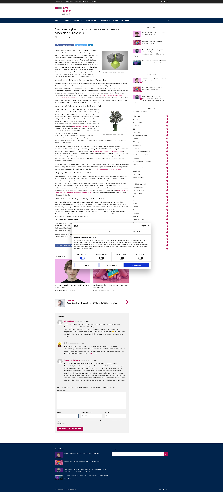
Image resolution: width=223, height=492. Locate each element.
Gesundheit (137, 145)
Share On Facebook (65, 45)
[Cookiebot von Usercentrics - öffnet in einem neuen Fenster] (141, 226)
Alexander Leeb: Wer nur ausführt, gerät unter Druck (82, 453)
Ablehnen (86, 265)
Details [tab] (111, 232)
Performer (136, 197)
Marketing (77, 20)
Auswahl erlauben (111, 265)
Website (107, 412)
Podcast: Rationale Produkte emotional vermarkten (82, 461)
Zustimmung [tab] (85, 232)
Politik (135, 203)
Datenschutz (69, 1)
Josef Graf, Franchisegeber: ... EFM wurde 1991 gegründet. (92, 303)
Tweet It (82, 45)
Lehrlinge (136, 171)
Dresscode (137, 132)
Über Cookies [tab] (137, 232)
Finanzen (136, 139)
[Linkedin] (167, 1)
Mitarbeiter (137, 181)
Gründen (67, 20)
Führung (136, 142)
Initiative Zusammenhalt (141, 152)
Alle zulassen (136, 265)
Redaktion (136, 213)
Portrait (57, 20)
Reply (88, 321)
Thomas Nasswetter (60, 290)
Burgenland (137, 126)
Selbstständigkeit (90, 20)
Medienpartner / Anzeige (64, 37)
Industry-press (93, 353)
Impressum (78, 1)
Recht (135, 210)
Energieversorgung (140, 135)
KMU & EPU (137, 164)
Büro (135, 129)
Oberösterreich (138, 190)
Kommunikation (139, 168)
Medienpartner (138, 177)
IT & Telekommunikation (141, 155)
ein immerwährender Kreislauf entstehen (107, 151)
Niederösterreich (139, 187)
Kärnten (136, 158)
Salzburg (136, 216)
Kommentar (62, 390)
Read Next (71, 301)
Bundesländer (125, 20)
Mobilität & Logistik (139, 184)
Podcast (115, 20)
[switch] (101, 258)
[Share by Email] (90, 45)
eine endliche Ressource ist (81, 126)
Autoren (136, 119)
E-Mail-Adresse (87, 412)
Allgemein (136, 116)
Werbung (85, 1)
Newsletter (93, 1)
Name (59, 412)
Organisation (104, 20)
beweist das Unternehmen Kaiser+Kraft (107, 169)
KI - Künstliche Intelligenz (142, 161)
